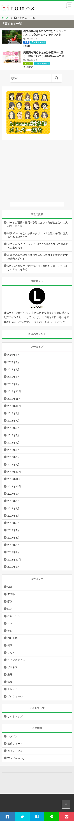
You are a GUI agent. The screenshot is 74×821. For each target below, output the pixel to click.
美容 (9, 630)
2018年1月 (13, 464)
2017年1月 (13, 552)
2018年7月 (13, 420)
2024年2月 (13, 362)
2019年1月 (13, 384)
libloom (38, 321)
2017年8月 (13, 501)
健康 (26, 42)
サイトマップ (14, 716)
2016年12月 (14, 559)
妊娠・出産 (13, 616)
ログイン (12, 736)
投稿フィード (14, 743)
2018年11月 (14, 398)
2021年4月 (13, 369)
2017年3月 (13, 537)
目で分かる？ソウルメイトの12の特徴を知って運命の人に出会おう (37, 246)
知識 (9, 586)
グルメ (11, 652)
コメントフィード (17, 751)
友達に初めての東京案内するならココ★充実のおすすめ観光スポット (37, 257)
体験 (9, 681)
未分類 (11, 594)
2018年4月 (13, 442)
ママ (9, 623)
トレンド (12, 689)
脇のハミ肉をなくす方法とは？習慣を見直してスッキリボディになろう (37, 267)
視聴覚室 (28, 67)
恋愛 (9, 601)
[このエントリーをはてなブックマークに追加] (37, 816)
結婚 (9, 608)
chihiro (26, 45)
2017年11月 (14, 479)
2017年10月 (14, 486)
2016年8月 (13, 566)
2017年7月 (13, 508)
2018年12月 (14, 391)
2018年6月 (13, 428)
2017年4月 (13, 530)
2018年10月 (14, 406)
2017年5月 (13, 523)
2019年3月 (13, 376)
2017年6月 (13, 515)
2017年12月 (14, 471)
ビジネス (12, 667)
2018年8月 (13, 413)
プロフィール (14, 696)
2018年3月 (13, 449)
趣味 (9, 674)
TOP (6, 17)
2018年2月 (13, 457)
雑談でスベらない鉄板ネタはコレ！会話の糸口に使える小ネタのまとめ (37, 235)
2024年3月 (13, 354)
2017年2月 (13, 545)
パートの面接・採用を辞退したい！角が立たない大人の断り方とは (37, 224)
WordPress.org (15, 758)
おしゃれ (28, 63)
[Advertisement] (37, 173)
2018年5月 (13, 435)
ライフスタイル (38, 42)
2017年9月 (13, 493)
